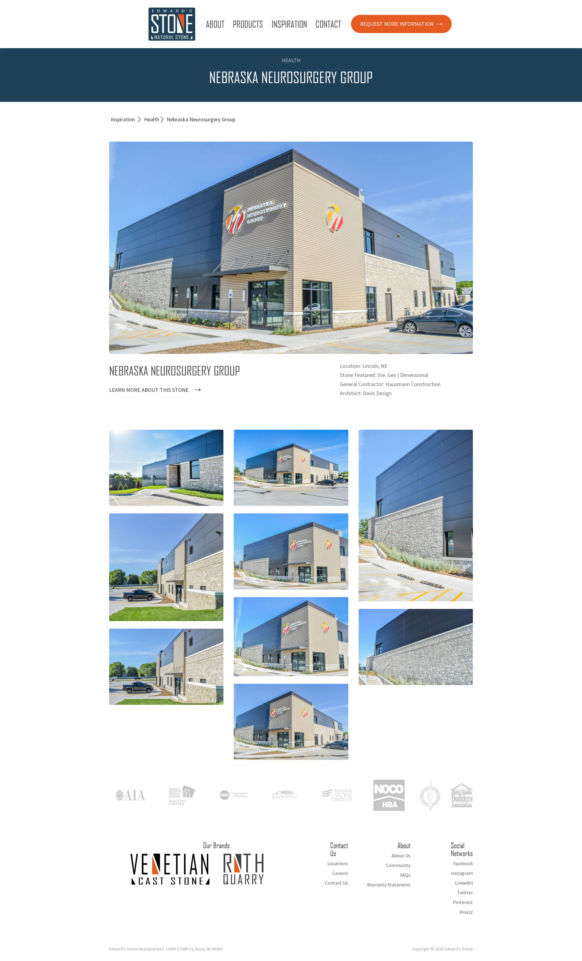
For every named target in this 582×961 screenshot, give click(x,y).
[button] (216, 24)
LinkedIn (464, 883)
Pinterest (463, 902)
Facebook (463, 863)
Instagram (462, 873)
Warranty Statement (388, 885)
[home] (172, 24)
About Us (401, 855)
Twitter (465, 892)
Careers (340, 873)
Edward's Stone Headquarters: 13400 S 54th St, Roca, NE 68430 (165, 949)
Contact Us (336, 883)
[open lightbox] (166, 468)
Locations (337, 863)
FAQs (405, 875)
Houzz (466, 912)
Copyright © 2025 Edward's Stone (442, 949)
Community (398, 865)
